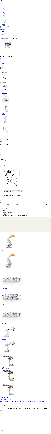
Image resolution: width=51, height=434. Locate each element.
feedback (5, 14)
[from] (6, 208)
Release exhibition (5, 21)
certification (3, 415)
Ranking (4, 12)
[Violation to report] (16, 54)
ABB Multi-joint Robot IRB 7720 (28, 400)
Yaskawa (5, 399)
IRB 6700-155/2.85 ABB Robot (5, 397)
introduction (3, 34)
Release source (5, 20)
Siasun (10, 399)
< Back (15, 38)
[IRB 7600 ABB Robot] (9, 351)
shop (2, 412)
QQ (2, 417)
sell (3, 8)
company (4, 9)
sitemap (3, 5)
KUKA (2, 399)
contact (2, 37)
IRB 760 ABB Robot (4, 339)
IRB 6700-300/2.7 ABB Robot (5, 368)
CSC (2, 2)
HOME (3, 31)
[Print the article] (12, 54)
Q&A (4, 22)
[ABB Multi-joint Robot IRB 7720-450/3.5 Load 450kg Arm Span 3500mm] (12, 303)
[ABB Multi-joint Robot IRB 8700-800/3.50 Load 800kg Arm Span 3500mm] (10, 268)
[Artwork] (1, 54)
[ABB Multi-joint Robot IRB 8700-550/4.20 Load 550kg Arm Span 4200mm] (10, 249)
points (4, 13)
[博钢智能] (1, 410)
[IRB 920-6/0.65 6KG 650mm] (5, 133)
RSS (4, 16)
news (2, 36)
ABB (5, 38)
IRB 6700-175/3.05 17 (4, 114)
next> (16, 38)
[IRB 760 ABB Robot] (9, 337)
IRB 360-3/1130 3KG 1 (4, 93)
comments (7, 139)
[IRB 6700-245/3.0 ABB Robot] (9, 380)
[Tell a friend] (8, 54)
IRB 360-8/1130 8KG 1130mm (21, 137)
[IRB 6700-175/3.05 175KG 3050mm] (5, 112)
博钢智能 (7, 410)
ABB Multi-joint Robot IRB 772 (20, 400)
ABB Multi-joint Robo (4, 251)
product (1, 139)
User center (4, 19)
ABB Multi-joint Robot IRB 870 (4, 400)
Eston (8, 399)
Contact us (4, 4)
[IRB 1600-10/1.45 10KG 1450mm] (5, 101)
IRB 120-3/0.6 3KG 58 (4, 125)
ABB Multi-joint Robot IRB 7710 (35, 401)
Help (3, 3)
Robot (4, 38)
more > (1, 202)
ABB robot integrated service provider (4, 26)
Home (1, 38)
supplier (3, 139)
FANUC (7, 399)
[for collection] (4, 54)
